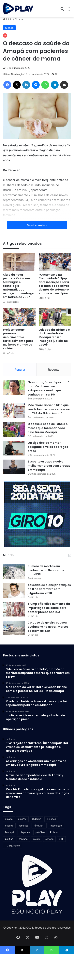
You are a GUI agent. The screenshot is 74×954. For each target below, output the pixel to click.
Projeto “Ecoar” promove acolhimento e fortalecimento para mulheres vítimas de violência (18, 339)
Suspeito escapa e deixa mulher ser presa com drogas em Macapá (49, 466)
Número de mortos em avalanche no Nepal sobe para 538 (46, 570)
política (9, 838)
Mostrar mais (36, 225)
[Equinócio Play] (18, 8)
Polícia (54, 832)
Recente (54, 369)
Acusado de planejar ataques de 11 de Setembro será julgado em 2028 (49, 589)
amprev (22, 818)
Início (8, 19)
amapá (9, 818)
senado (49, 838)
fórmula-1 (39, 825)
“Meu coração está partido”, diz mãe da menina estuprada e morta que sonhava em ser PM (49, 388)
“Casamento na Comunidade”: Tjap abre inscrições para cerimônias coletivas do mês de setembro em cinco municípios (54, 284)
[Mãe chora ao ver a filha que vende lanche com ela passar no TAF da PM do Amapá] (14, 410)
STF (61, 838)
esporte (9, 825)
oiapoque (25, 832)
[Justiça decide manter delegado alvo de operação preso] (14, 448)
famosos (23, 825)
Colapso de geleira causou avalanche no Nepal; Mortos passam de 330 (48, 627)
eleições (51, 818)
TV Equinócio (12, 845)
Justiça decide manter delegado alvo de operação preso (48, 447)
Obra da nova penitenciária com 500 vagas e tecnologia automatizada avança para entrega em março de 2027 (18, 286)
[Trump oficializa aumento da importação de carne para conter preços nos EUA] (14, 609)
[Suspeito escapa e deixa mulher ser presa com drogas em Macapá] (14, 467)
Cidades (36, 818)
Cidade (19, 19)
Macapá (9, 832)
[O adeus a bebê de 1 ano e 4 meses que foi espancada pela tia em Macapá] (14, 429)
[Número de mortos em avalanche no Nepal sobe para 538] (14, 571)
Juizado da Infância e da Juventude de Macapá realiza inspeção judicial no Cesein (54, 337)
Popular (19, 369)
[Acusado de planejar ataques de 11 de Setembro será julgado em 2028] (14, 590)
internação (56, 825)
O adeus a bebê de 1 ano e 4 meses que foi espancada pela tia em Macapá (48, 428)
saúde (36, 838)
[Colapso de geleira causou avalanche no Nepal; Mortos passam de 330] (14, 628)
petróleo (40, 832)
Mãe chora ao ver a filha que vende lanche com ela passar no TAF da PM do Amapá (49, 409)
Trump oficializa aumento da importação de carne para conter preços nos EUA (49, 608)
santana (23, 838)
